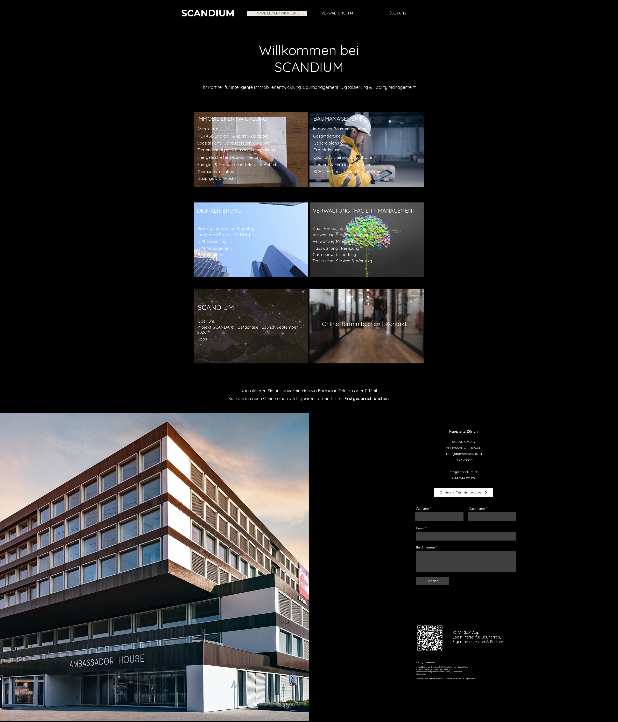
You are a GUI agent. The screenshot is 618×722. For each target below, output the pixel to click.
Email (420, 528)
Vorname (422, 508)
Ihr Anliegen (425, 547)
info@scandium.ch (463, 472)
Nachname (477, 508)
